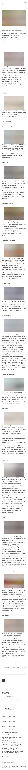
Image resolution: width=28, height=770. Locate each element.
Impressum (4, 762)
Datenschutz (11, 762)
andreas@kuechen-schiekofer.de (11, 744)
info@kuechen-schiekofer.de (11, 699)
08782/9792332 (9, 696)
